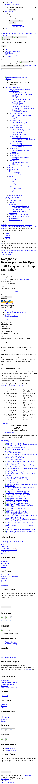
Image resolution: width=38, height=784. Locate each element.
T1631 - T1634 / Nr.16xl (12, 466)
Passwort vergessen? (18, 26)
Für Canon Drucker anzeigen (21, 99)
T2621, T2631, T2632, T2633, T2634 (16, 477)
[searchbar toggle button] (5, 39)
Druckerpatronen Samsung (20, 131)
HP (10, 171)
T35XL (26, 493)
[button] (12, 4)
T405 (24, 496)
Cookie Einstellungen (7, 782)
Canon (11, 176)
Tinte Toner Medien (7, 254)
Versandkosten (26, 775)
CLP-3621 (15, 159)
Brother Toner (16, 110)
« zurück (7, 235)
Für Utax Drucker (14, 155)
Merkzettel (8, 28)
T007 (24, 508)
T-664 (14, 193)
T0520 (25, 514)
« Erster (7, 233)
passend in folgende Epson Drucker (16, 312)
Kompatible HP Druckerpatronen (22, 94)
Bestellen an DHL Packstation (10, 577)
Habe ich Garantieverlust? (9, 550)
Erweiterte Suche (30, 65)
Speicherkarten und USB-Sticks (22, 209)
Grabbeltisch (8, 56)
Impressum (4, 561)
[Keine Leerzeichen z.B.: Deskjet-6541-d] (24, 62)
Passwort (11, 19)
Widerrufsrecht (5, 680)
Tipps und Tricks (6, 551)
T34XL (26, 491)
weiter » (7, 237)
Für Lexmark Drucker (15, 113)
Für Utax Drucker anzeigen (20, 157)
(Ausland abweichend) (25, 279)
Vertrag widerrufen (10, 642)
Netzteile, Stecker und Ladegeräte (19, 216)
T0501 (25, 447)
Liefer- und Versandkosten (9, 543)
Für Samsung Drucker (15, 127)
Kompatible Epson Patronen (21, 124)
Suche (6, 49)
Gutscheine (4, 585)
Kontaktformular (6, 563)
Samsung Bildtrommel (19, 134)
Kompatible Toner (18, 146)
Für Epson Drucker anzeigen (21, 122)
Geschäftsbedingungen (8, 684)
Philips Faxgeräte (14, 160)
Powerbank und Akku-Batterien (18, 214)
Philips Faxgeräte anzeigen (20, 162)
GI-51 (14, 181)
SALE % (3, 583)
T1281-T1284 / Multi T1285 (13, 456)
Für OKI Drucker (14, 148)
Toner (14, 119)
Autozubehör (13, 213)
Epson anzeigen (17, 188)
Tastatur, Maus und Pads (19, 211)
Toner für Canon (17, 103)
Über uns (3, 567)
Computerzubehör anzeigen (20, 206)
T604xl (25, 503)
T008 (24, 510)
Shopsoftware (5, 779)
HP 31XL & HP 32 (18, 174)
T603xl (25, 501)
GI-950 (14, 185)
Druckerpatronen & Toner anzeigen (19, 89)
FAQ (10, 2)
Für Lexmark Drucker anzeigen (22, 115)
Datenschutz (4, 546)
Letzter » (7, 238)
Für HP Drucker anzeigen (20, 92)
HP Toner (15, 96)
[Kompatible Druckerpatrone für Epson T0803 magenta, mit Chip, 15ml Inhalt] (19, 252)
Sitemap (3, 553)
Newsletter (4, 565)
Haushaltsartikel (13, 218)
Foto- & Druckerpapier (12, 55)
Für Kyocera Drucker (15, 143)
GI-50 (14, 180)
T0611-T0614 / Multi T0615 (13, 517)
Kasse (2, 582)
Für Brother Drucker (15, 105)
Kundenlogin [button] (9, 11)
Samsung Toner (17, 132)
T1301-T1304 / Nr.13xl (12, 463)
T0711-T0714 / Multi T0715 (13, 521)
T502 (24, 498)
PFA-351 (15, 164)
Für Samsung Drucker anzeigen (22, 129)
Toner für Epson (17, 125)
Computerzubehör (14, 204)
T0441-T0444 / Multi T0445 (13, 446)
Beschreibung (9, 311)
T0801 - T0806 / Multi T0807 (14, 453)
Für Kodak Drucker (15, 136)
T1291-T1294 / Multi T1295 (13, 460)
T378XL (27, 494)
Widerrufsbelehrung (11, 644)
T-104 (14, 192)
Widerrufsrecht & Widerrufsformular (12, 541)
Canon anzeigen (17, 178)
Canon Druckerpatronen (19, 101)
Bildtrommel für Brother (19, 112)
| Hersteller (8, 314)
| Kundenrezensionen (11, 316)
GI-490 (14, 183)
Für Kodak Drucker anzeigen (21, 138)
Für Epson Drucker (14, 120)
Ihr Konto (4, 580)
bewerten (28, 669)
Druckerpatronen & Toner (13, 51)
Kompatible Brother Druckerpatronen (24, 108)
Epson (10, 187)
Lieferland (12, 7)
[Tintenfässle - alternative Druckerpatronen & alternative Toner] (19, 35)
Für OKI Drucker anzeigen (20, 150)
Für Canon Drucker (15, 98)
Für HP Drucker (14, 91)
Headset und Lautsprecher (20, 207)
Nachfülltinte (9, 53)
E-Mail (11, 17)
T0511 (25, 512)
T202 (24, 472)
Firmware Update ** (9, 548)
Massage (11, 202)
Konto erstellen (17, 25)
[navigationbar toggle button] (7, 37)
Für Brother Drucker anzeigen (21, 106)
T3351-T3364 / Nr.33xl (12, 489)
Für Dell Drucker (14, 153)
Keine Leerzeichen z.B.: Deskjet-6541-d (13, 65)
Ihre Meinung (5, 441)
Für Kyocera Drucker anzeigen (22, 145)
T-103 (14, 190)
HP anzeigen (16, 173)
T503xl (25, 500)
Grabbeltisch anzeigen (15, 200)
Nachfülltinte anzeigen (15, 169)
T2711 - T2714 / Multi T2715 (14, 482)
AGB (2, 544)
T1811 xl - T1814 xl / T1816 (13, 470)
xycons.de (6, 780)
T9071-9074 (31, 529)
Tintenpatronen (17, 117)
